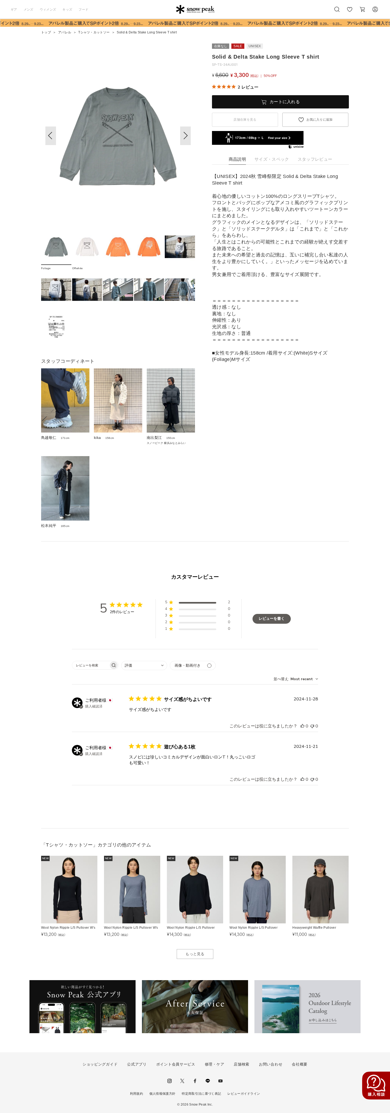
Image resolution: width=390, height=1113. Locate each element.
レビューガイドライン (243, 1093)
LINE (207, 1081)
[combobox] (144, 665)
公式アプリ (137, 1064)
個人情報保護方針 (162, 1093)
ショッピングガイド (100, 1064)
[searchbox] (90, 665)
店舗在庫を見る (244, 119)
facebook (195, 1081)
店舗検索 (241, 1064)
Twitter (182, 1081)
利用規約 (136, 1093)
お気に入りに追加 (319, 119)
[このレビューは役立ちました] (302, 726)
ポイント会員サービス (175, 1064)
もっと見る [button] (195, 954)
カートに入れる (285, 101)
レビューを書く (272, 618)
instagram (169, 1081)
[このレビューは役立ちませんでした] (312, 726)
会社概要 (299, 1064)
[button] (185, 135)
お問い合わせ (270, 1064)
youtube (220, 1081)
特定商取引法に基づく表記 (201, 1093)
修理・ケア (214, 1064)
